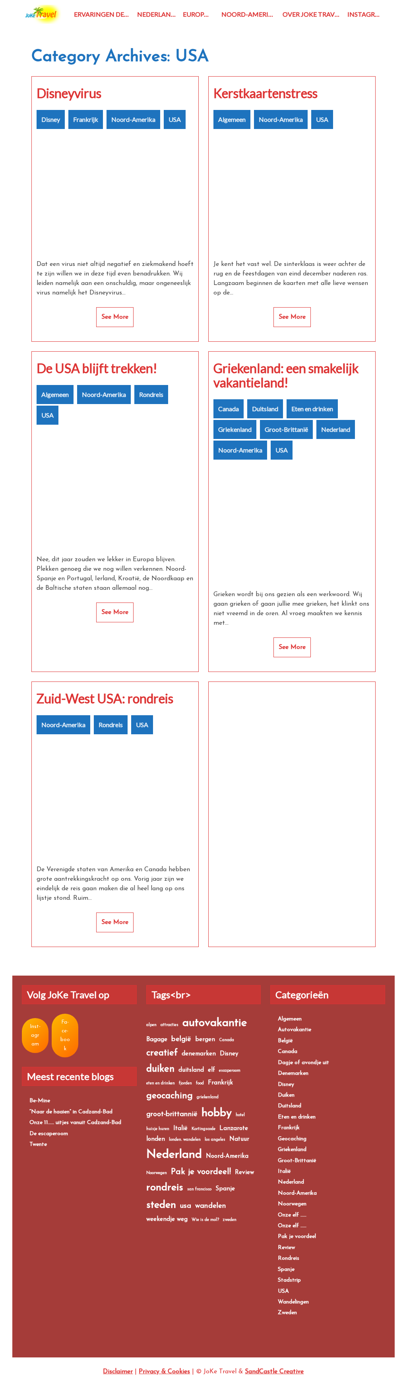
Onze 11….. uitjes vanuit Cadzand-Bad (75, 1123)
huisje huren (157, 1129)
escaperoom (229, 1070)
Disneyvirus (69, 93)
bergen (205, 1040)
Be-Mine (39, 1101)
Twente (38, 1144)
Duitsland (265, 408)
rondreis (164, 1188)
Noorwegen (156, 1173)
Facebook (65, 1035)
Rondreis (151, 394)
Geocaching (292, 1139)
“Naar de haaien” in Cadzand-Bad (70, 1112)
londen (155, 1139)
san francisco (199, 1189)
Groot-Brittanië (286, 429)
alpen (151, 1025)
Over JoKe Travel (312, 14)
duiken (160, 1069)
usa (185, 1206)
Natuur (239, 1139)
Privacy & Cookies (164, 1372)
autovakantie (214, 1023)
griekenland (208, 1097)
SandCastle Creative (274, 1372)
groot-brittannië (172, 1114)
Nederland (156, 14)
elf (211, 1070)
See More (114, 317)
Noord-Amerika (249, 14)
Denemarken (293, 1073)
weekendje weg (167, 1219)
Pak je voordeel (297, 1237)
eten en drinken (160, 1083)
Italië (180, 1129)
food (200, 1083)
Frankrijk (85, 119)
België (285, 1041)
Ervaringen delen (104, 14)
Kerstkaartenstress (265, 93)
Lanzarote (233, 1129)
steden (161, 1205)
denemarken (199, 1054)
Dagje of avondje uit (303, 1063)
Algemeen (232, 119)
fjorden (185, 1083)
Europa (195, 14)
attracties (169, 1025)
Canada (228, 408)
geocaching (169, 1096)
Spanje (225, 1189)
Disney (50, 119)
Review (244, 1173)
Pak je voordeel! (201, 1172)
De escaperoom (48, 1134)
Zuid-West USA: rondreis (105, 698)
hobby (217, 1113)
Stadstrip (289, 1280)
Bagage (156, 1040)
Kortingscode (203, 1129)
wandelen (210, 1206)
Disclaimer (118, 1372)
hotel (240, 1115)
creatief (162, 1053)
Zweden (287, 1313)
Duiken (286, 1095)
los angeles (215, 1140)
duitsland (191, 1070)
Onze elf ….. (292, 1215)
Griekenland (235, 429)
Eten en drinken (312, 408)
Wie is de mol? (205, 1220)
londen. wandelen (185, 1140)
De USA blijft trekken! (97, 368)
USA (175, 119)
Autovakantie (294, 1030)
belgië (181, 1039)
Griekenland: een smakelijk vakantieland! (286, 375)
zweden (229, 1220)
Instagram (366, 14)
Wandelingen (293, 1302)
